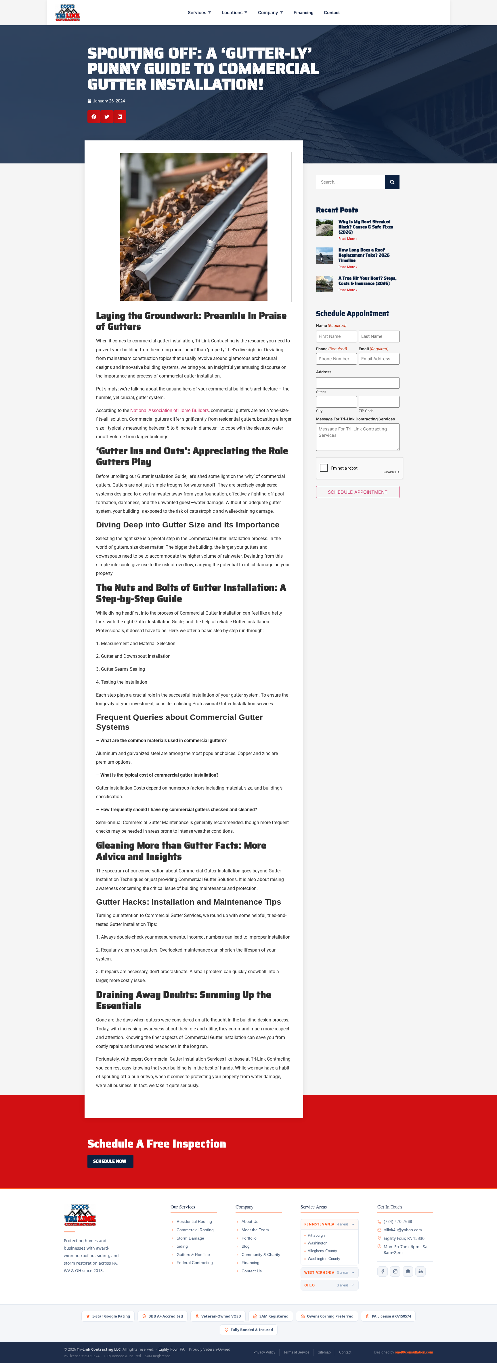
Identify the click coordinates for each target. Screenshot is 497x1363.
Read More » (348, 239)
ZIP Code (366, 411)
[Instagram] (395, 1271)
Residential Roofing (194, 1221)
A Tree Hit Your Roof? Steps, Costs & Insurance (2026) (368, 281)
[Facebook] (382, 1271)
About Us (250, 1221)
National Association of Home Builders (169, 410)
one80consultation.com (414, 1352)
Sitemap (324, 1352)
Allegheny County (322, 1251)
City (319, 411)
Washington (317, 1243)
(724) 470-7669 (398, 1221)
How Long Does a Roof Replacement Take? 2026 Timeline (364, 255)
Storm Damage (190, 1238)
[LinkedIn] (420, 1271)
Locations (235, 12)
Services (199, 12)
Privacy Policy (264, 1352)
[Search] (392, 182)
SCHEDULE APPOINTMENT (357, 492)
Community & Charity (261, 1254)
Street (321, 392)
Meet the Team (255, 1229)
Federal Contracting (195, 1262)
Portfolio (249, 1238)
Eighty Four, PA (171, 1349)
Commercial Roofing (195, 1229)
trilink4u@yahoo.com (403, 1229)
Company (270, 12)
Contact (332, 12)
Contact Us (252, 1271)
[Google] (408, 1271)
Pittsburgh (316, 1235)
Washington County (324, 1259)
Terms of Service (296, 1352)
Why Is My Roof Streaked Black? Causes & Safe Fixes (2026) (366, 227)
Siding (182, 1246)
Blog (246, 1246)
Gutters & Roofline (193, 1254)
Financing (304, 12)
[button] (93, 116)
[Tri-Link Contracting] (108, 1215)
